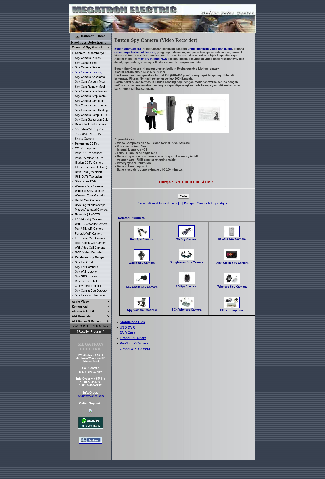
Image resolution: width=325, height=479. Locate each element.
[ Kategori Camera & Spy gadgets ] (205, 203)
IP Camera (138, 338)
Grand (125, 338)
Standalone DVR (132, 322)
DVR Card (127, 333)
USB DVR (127, 327)
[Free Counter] (162, 474)
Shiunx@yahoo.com (91, 396)
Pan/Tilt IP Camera (134, 343)
